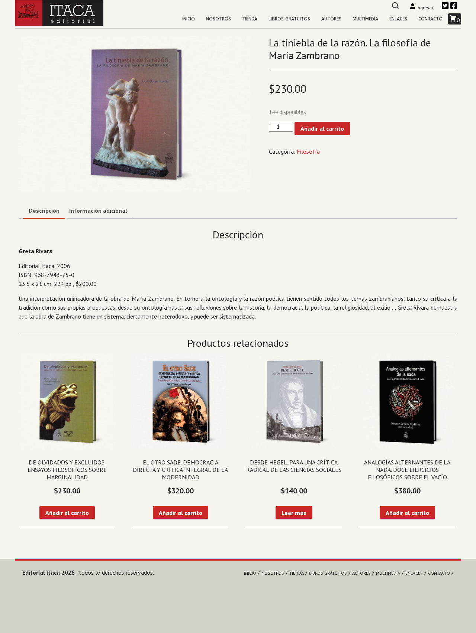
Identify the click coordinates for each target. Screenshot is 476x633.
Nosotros (218, 19)
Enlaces (398, 19)
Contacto (430, 19)
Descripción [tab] (44, 210)
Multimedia (365, 19)
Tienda (249, 19)
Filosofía (308, 151)
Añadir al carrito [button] (67, 512)
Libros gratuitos (289, 19)
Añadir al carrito (322, 128)
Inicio (188, 19)
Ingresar (424, 7)
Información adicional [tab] (98, 210)
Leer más (294, 512)
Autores (331, 19)
